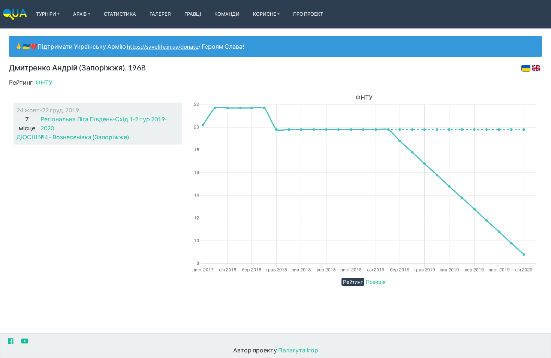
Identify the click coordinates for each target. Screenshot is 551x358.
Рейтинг (353, 282)
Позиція (376, 282)
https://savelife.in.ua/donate (162, 46)
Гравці (192, 14)
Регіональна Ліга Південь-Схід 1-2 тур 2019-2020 (103, 123)
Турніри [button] (46, 14)
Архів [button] (80, 14)
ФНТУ (44, 82)
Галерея (160, 14)
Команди (227, 14)
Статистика (120, 14)
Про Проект (308, 14)
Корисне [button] (264, 14)
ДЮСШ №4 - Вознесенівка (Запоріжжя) (72, 136)
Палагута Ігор (298, 350)
